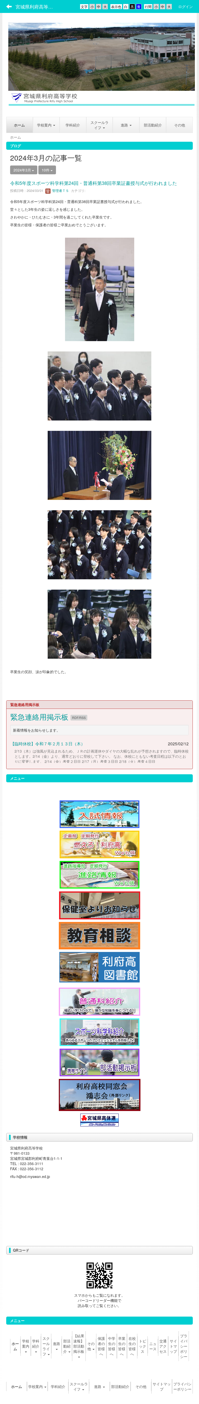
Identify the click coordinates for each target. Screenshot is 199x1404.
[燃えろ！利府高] (99, 843)
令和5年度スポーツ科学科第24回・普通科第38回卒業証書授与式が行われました (93, 182)
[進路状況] (99, 874)
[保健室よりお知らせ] (99, 904)
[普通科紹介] (99, 1001)
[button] (126, 125)
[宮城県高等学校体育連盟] (99, 1119)
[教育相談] (99, 935)
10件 (46, 169)
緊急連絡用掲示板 (40, 716)
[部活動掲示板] (99, 1061)
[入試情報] (99, 813)
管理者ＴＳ (60, 190)
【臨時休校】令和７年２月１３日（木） (47, 744)
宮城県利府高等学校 (37, 6)
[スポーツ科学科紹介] (99, 1031)
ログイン (185, 6)
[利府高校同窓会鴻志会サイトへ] (99, 1094)
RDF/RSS (79, 717)
